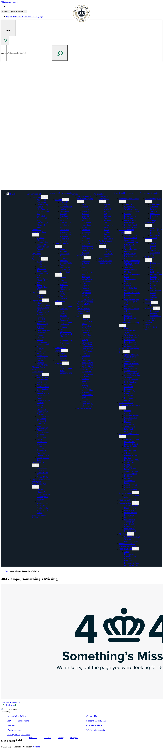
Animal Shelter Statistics (151, 321)
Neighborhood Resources (66, 307)
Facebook (33, 738)
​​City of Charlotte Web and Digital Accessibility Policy (41, 481)
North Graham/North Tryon (130, 330)
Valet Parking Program (87, 391)
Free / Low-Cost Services (155, 280)
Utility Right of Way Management (87, 339)
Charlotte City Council (42, 205)
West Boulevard (130, 344)
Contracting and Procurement (43, 331)
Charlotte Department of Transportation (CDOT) (43, 313)
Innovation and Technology (43, 352)
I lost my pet (155, 235)
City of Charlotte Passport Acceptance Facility (85, 311)
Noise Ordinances (64, 257)
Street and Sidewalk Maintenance (65, 287)
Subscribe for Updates (42, 469)
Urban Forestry (130, 254)
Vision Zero (41, 384)
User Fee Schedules (128, 284)
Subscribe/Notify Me (96, 720)
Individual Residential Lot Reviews (130, 317)
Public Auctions (130, 368)
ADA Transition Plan (43, 502)
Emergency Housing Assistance (64, 213)
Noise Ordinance (41, 263)
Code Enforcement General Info (65, 267)
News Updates (38, 462)
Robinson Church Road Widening (131, 488)
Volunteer (149, 299)
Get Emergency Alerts (108, 225)
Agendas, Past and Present (42, 243)
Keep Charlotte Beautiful (63, 313)
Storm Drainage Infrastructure (87, 297)
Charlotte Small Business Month (130, 226)
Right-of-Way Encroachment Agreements (87, 369)
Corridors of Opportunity (129, 322)
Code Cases (65, 254)
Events (62, 353)
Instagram (74, 738)
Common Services (131, 415)
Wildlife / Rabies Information (155, 285)
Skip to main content (9, 2)
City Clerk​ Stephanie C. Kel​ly (42, 218)
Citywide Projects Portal (129, 433)
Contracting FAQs (131, 373)
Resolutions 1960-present (42, 269)
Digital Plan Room (131, 299)
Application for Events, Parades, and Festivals (87, 329)
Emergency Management (104, 197)
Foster (147, 325)
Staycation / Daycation (155, 214)
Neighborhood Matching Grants (66, 336)
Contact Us (36, 230)
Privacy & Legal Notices (18, 734)
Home (7, 571)
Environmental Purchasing (130, 399)
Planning (127, 411)
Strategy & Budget (41, 359)
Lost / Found (150, 223)
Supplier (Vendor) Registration (131, 365)
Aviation (40, 362)
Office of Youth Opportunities (43, 388)
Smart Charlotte (125, 503)
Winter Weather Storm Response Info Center (108, 234)
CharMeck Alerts (94, 725)
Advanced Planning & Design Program (132, 455)
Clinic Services (151, 238)
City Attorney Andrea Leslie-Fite (43, 211)
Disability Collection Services (86, 218)
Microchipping (156, 228)
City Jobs (35, 292)
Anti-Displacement (42, 426)
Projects (85, 283)
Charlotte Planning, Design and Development (129, 404)
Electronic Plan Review (130, 296)
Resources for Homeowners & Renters (65, 234)
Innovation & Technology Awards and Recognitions (129, 522)
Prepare (107, 204)
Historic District (130, 417)
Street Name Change (65, 292)
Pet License (154, 272)
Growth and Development (124, 193)
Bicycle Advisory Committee (41, 407)
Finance (40, 340)
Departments (37, 300)
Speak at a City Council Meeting (43, 249)
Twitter (60, 738)
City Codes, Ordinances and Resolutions (38, 256)
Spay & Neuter (153, 244)
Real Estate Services (64, 240)
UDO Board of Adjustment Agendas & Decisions (43, 419)
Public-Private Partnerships (129, 221)
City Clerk (41, 319)
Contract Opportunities (129, 360)
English (24, 6)
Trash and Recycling (85, 199)
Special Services (85, 208)
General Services (40, 336)
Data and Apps (85, 264)
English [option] (24, 16)
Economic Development (129, 199)
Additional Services (86, 240)
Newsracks (86, 401)
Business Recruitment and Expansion (130, 215)
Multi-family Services (87, 212)
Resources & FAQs (132, 537)
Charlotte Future (125, 493)
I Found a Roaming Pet (155, 232)
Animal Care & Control (149, 193)
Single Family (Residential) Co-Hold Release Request (131, 243)
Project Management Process (129, 480)
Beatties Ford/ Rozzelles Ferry (130, 341)
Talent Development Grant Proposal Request (130, 555)
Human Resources (41, 347)
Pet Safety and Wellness (156, 275)
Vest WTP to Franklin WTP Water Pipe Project (131, 469)
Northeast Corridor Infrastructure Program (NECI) (131, 441)
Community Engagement (65, 319)
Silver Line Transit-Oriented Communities (128, 544)
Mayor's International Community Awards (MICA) (42, 444)
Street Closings (63, 281)
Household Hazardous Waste (86, 225)
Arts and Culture (63, 357)
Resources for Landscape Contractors (129, 393)
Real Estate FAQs (131, 460)
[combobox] (14, 11)
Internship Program (41, 296)
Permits (80, 316)
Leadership (36, 197)
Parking (63, 278)
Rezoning (128, 420)
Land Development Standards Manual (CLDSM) (132, 262)
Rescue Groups (153, 219)
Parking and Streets (62, 272)
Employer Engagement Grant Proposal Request (131, 563)
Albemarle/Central (131, 337)
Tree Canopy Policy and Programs (129, 429)
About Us (86, 260)
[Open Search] (5, 40)
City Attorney (42, 365)
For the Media (42, 477)
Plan (105, 218)
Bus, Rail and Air (84, 196)
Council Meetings (39, 232)
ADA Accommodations (18, 720)
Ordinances (41, 266)
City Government (34, 194)
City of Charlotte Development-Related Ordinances (132, 290)
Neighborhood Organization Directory (66, 343)
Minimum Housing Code (66, 261)
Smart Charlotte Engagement (130, 514)
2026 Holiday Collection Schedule (87, 250)
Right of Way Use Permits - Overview (87, 351)
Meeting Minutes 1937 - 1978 (43, 287)
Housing (58, 199)
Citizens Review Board (43, 392)
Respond (107, 220)
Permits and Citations (155, 264)
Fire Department (105, 241)
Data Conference (131, 517)
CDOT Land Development (87, 345)
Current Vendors (130, 370)
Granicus (36, 747)
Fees (84, 267)
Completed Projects (132, 485)
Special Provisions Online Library (131, 355)
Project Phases (130, 451)
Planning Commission (129, 423)
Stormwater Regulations (86, 291)
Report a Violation (63, 250)
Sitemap (11, 725)
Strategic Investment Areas (131, 540)
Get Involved (60, 301)
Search (3, 53)
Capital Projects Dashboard (130, 475)
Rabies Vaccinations (155, 249)
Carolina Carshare (63, 297)
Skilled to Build (125, 549)
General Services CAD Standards (131, 381)
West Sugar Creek (131, 335)
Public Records (14, 730)
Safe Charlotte (104, 258)
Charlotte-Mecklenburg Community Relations (42, 324)
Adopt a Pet (155, 204)
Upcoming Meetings (41, 239)
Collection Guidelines (86, 231)
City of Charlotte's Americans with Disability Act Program (43, 494)
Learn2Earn (129, 510)
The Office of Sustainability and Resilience (43, 379)
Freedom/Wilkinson (132, 346)
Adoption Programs (153, 199)
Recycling (86, 204)
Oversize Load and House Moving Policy (86, 383)
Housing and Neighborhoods (43, 343)
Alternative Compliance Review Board (43, 453)
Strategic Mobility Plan (128, 500)
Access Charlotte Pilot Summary (131, 507)
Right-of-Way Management (87, 405)
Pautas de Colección (86, 235)
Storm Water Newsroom (87, 280)
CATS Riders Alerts (95, 730)
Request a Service (84, 408)
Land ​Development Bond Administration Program (132, 277)
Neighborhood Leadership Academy (66, 324)
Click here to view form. (11, 702)
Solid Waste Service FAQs (87, 244)
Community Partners (155, 312)
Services (75, 194)
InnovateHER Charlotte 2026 (130, 530)
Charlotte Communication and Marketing (43, 305)
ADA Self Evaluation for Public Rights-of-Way (42, 509)
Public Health (104, 243)
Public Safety (98, 194)
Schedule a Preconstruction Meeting (130, 269)
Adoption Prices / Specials (154, 209)
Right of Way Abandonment (87, 363)
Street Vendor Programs (87, 375)
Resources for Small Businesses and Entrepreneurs (131, 209)
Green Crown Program (42, 413)
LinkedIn (47, 738)
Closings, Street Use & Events (87, 321)
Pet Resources (150, 257)
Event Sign (86, 335)
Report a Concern (85, 287)
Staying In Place (64, 219)
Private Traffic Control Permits (87, 397)
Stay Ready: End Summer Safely (105, 261)
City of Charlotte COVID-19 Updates (108, 252)
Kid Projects (155, 305)
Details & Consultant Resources (128, 386)
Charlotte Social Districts (43, 401)
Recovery (107, 211)
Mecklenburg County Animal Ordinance (155, 293)
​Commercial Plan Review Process (131, 236)
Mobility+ (123, 534)
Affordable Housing (64, 203)
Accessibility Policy (16, 716)
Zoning (127, 413)
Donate (148, 303)
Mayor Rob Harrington (41, 201)
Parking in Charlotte (85, 302)
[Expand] (44, 193)
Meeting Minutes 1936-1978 (43, 280)
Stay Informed (107, 214)
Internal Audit (42, 356)
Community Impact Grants (65, 330)
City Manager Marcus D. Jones (42, 225)
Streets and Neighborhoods (61, 193)
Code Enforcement (62, 243)
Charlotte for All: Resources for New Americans (43, 433)
